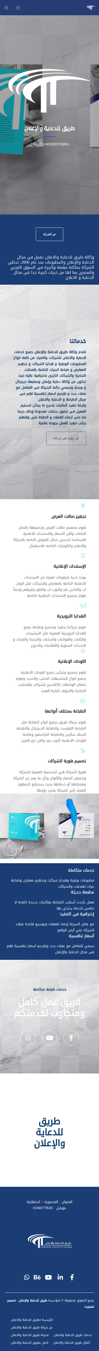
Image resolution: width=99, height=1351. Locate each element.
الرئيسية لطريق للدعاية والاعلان (32, 1320)
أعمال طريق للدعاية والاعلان (71, 1342)
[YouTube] (49, 1037)
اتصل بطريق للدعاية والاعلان (29, 1342)
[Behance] (38, 1276)
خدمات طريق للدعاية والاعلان (73, 1335)
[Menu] (19, 7)
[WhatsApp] (28, 1037)
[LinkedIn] (61, 1276)
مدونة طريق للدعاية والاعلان (30, 1335)
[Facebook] (71, 1037)
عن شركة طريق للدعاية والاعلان (32, 1327)
